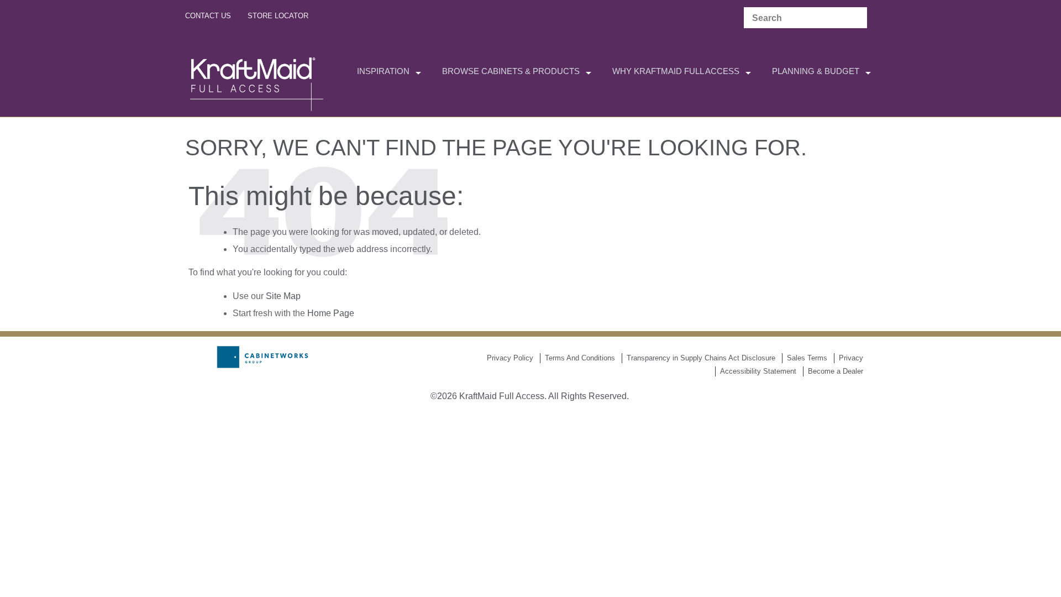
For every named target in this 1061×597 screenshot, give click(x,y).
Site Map (283, 296)
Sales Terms (807, 358)
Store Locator (278, 15)
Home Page (330, 313)
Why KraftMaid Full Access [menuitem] (675, 71)
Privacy (851, 358)
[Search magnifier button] (856, 18)
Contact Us (208, 15)
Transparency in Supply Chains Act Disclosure (701, 358)
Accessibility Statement (758, 371)
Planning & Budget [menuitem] (815, 71)
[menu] (530, 72)
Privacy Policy (510, 358)
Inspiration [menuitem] (383, 71)
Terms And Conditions (580, 358)
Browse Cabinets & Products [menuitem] (511, 71)
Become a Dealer (835, 371)
